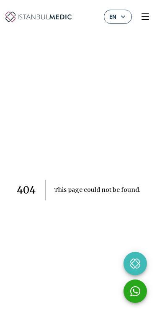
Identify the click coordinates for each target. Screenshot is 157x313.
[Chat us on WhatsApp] (135, 291)
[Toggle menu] (145, 16)
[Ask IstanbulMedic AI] (135, 263)
